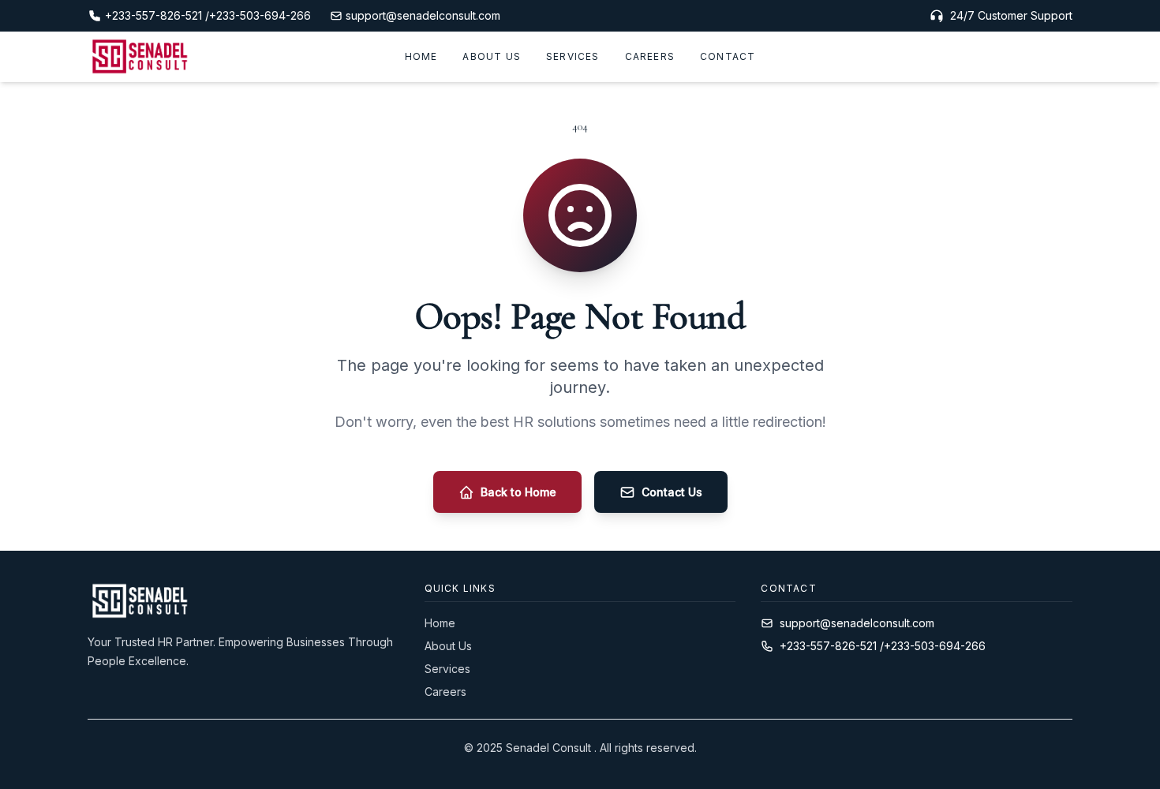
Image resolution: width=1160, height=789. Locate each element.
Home (421, 56)
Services (573, 56)
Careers (650, 56)
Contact (727, 56)
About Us (491, 56)
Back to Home (518, 492)
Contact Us (672, 492)
